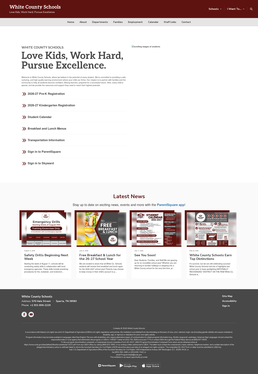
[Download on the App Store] (150, 366)
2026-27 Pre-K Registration (46, 93)
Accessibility (229, 301)
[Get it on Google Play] (128, 366)
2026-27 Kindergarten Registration (51, 105)
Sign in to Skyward (41, 163)
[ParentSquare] (107, 366)
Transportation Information (46, 140)
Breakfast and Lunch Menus (47, 128)
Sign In (226, 305)
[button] (215, 9)
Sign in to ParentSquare (44, 151)
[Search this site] (251, 9)
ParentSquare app (170, 204)
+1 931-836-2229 (40, 305)
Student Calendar (40, 117)
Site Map (227, 296)
